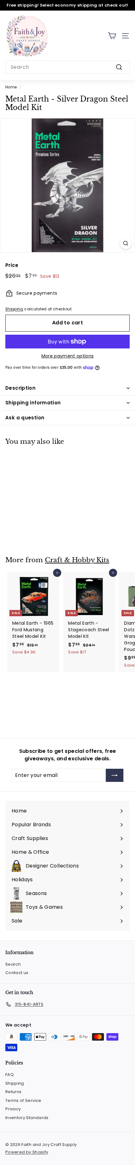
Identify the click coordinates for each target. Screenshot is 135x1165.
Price (12, 265)
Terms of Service (23, 1100)
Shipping (14, 309)
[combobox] (67, 67)
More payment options (67, 356)
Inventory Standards (27, 1118)
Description (20, 388)
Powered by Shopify (26, 1152)
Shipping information (33, 402)
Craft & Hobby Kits (77, 560)
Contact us (17, 973)
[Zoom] (126, 243)
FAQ (9, 1075)
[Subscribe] (114, 775)
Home (11, 87)
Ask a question (24, 417)
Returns (13, 1092)
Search (13, 964)
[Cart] (112, 36)
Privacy (13, 1109)
